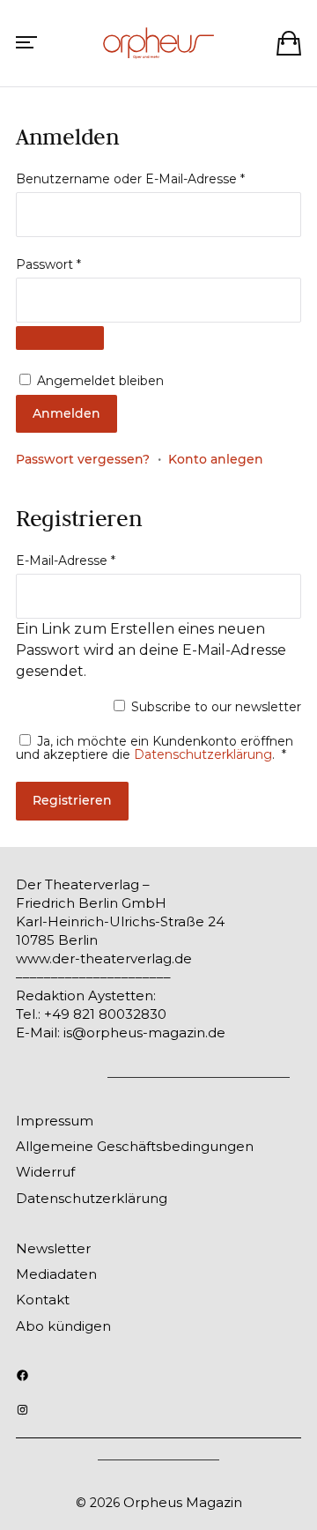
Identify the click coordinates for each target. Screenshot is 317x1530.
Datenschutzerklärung (203, 754)
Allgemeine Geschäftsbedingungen (135, 1146)
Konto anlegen (215, 459)
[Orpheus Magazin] (158, 43)
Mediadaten (56, 1274)
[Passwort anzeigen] (60, 338)
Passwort (52, 264)
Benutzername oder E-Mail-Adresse (134, 179)
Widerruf (45, 1171)
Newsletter (53, 1248)
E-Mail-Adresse (69, 560)
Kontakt (43, 1299)
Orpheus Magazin (182, 1502)
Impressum (54, 1120)
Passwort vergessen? (83, 459)
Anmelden (66, 413)
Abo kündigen (63, 1326)
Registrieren (72, 800)
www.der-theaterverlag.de (104, 958)
